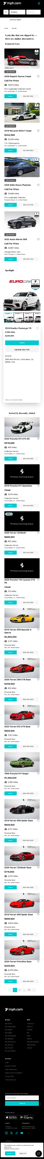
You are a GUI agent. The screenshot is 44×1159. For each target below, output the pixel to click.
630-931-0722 (28, 259)
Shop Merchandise (33, 1042)
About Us (30, 1026)
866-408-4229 (28, 652)
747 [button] (29, 990)
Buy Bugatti (8, 1029)
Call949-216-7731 (22, 350)
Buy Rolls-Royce (10, 1042)
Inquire (10, 96)
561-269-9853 (28, 150)
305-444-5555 (28, 458)
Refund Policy (31, 1045)
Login (7, 1062)
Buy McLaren (9, 1045)
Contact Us (30, 1023)
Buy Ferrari (8, 1023)
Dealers (29, 1039)
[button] (10, 990)
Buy (28, 1033)
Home (6, 28)
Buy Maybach (9, 1039)
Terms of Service (10, 1080)
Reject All (23, 1153)
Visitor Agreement (11, 1069)
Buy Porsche (9, 1048)
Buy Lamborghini (10, 1026)
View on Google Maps (13, 400)
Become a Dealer (10, 1066)
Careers (29, 1048)
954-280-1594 (28, 96)
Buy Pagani (8, 1033)
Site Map (29, 1029)
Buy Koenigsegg (10, 1036)
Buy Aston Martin (10, 1051)
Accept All (10, 1153)
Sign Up (22, 1103)
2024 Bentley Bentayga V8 (18, 328)
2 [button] (19, 990)
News (29, 1036)
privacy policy (14, 1149)
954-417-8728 (28, 205)
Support (7, 1123)
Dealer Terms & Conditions (13, 1073)
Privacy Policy (9, 1076)
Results (14, 28)
